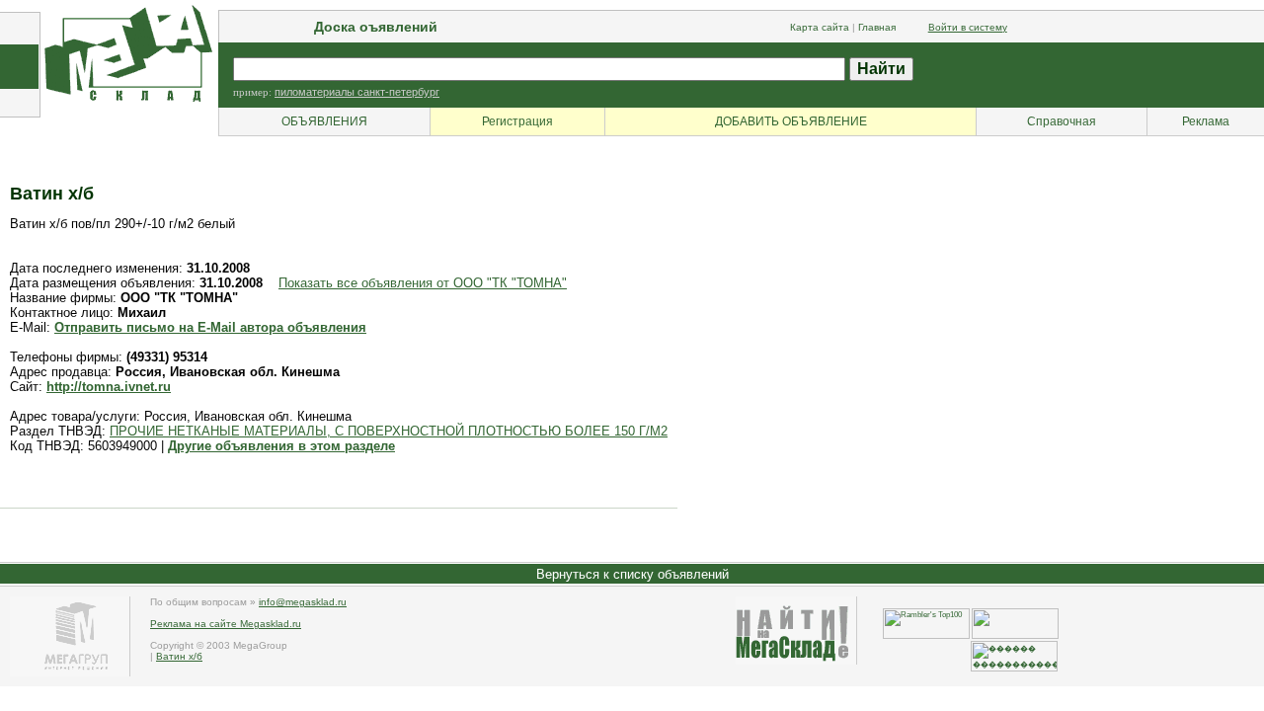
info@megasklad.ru (303, 601)
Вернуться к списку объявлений (632, 574)
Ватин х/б (179, 656)
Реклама (1205, 121)
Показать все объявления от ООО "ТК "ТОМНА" (422, 283)
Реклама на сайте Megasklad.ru (225, 623)
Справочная (1061, 121)
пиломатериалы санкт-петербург (357, 92)
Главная (877, 27)
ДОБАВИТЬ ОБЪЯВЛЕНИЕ (791, 121)
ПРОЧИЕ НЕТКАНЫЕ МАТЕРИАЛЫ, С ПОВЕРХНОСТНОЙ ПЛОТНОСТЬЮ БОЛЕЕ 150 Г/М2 (389, 431)
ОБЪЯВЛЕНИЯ (324, 121)
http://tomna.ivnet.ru (108, 386)
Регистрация (517, 121)
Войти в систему (967, 27)
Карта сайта (819, 27)
